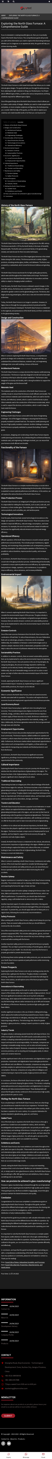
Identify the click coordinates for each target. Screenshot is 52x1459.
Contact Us (5, 1309)
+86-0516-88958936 (13, 1375)
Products (4, 1343)
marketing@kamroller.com (16, 1388)
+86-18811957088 (12, 1380)
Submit (8, 1415)
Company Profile (7, 1335)
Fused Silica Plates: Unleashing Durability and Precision (25, 1262)
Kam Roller (33, 1191)
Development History (9, 1326)
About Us (4, 1317)
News (3, 15)
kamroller (20, 122)
